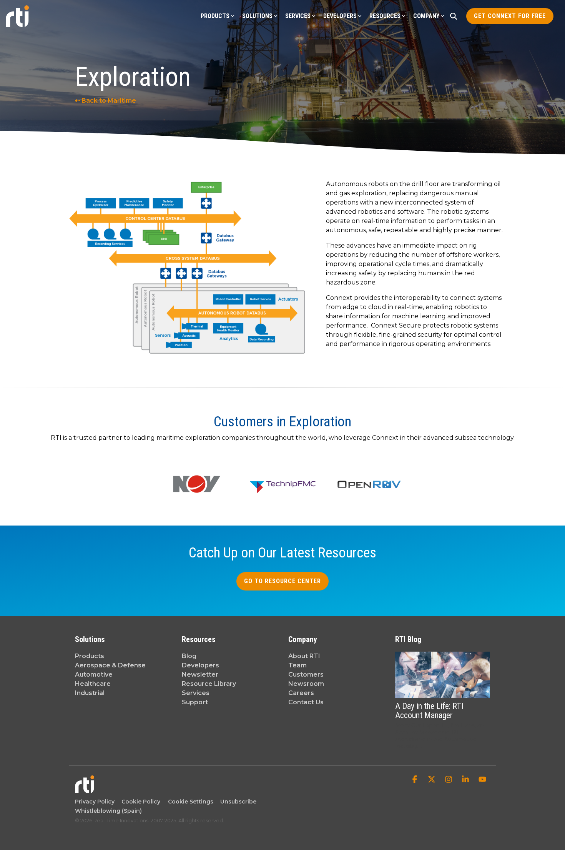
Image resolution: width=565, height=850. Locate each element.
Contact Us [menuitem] (306, 702)
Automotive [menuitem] (94, 674)
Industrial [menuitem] (90, 693)
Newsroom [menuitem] (306, 683)
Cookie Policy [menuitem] (139, 801)
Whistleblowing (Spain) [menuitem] (108, 810)
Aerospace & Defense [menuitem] (110, 665)
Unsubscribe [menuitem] (236, 801)
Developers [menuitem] (200, 665)
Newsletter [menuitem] (200, 674)
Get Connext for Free (510, 16)
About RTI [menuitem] (304, 656)
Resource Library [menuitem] (209, 683)
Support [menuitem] (195, 702)
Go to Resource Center (282, 581)
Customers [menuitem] (306, 674)
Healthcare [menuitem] (93, 683)
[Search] (454, 16)
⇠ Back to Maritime (105, 100)
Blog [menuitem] (189, 656)
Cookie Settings (190, 801)
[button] (415, 780)
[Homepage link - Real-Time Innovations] (84, 789)
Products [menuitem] (89, 656)
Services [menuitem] (195, 693)
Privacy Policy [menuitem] (95, 801)
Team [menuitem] (297, 665)
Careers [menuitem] (301, 693)
